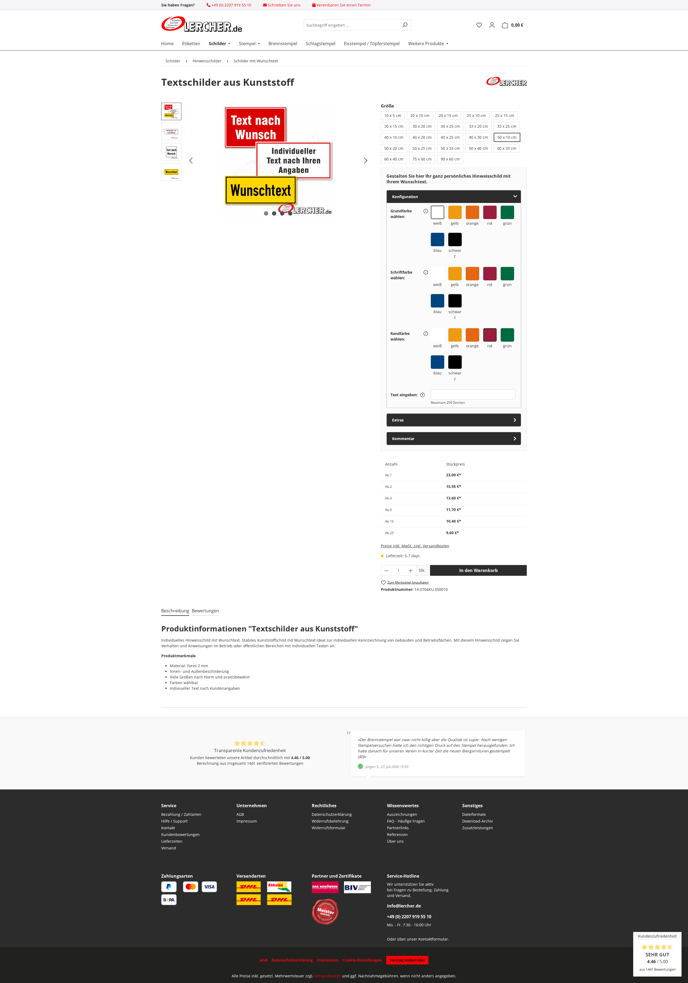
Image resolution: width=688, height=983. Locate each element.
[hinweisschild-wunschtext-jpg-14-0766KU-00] (278, 160)
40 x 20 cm (422, 137)
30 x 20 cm (422, 126)
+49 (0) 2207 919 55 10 (409, 917)
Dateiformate (474, 814)
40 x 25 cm (450, 137)
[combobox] (351, 25)
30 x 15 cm (393, 126)
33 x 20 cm (478, 126)
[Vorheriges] (191, 160)
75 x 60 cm (422, 159)
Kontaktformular (433, 939)
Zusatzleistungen (477, 827)
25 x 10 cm (476, 115)
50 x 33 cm (450, 148)
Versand (168, 847)
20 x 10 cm (419, 115)
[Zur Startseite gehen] (201, 24)
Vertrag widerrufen (407, 960)
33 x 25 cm (506, 126)
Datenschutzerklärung (332, 814)
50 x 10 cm (507, 137)
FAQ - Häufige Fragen (406, 821)
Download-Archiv (477, 821)
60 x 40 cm (393, 159)
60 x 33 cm (506, 148)
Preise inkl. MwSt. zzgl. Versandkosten (415, 545)
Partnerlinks (398, 827)
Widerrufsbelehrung (330, 821)
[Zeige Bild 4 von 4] (290, 213)
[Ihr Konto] (492, 25)
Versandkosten (327, 975)
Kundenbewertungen (180, 834)
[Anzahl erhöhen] (411, 570)
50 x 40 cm (478, 148)
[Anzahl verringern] (386, 570)
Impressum (246, 821)
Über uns (395, 841)
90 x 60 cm (450, 159)
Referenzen (397, 834)
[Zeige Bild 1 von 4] (266, 213)
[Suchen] (405, 25)
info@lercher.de (404, 906)
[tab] (175, 611)
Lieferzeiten (171, 841)
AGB (240, 814)
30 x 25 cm (450, 126)
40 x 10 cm (393, 137)
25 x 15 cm (504, 115)
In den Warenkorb (478, 570)
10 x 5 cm (392, 115)
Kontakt (168, 827)
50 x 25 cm (422, 148)
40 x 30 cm (478, 137)
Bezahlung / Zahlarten (181, 814)
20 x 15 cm (448, 115)
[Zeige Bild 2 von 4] (274, 213)
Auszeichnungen (402, 814)
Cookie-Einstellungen (362, 960)
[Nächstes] (366, 160)
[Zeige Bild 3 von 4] (282, 213)
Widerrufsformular (329, 827)
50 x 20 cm (393, 148)
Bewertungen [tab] (205, 611)
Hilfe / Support (174, 821)
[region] (265, 160)
